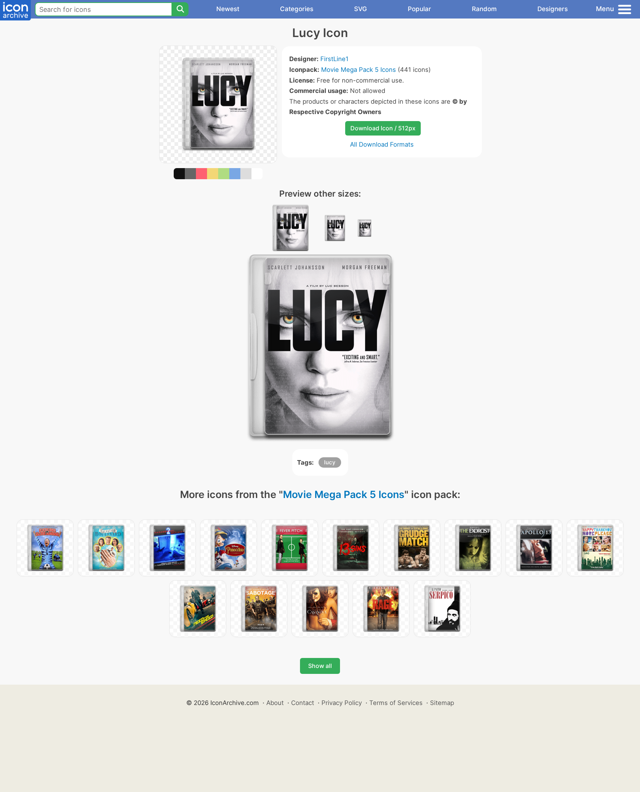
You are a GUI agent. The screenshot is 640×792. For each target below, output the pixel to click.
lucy (330, 462)
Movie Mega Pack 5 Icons (358, 69)
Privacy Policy (341, 702)
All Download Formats (382, 144)
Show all (320, 665)
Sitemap (442, 702)
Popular (419, 9)
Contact (302, 702)
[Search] (180, 9)
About (275, 702)
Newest (227, 9)
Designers (552, 9)
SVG (360, 9)
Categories (296, 9)
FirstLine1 (334, 59)
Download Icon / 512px (383, 128)
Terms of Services (396, 702)
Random (484, 9)
